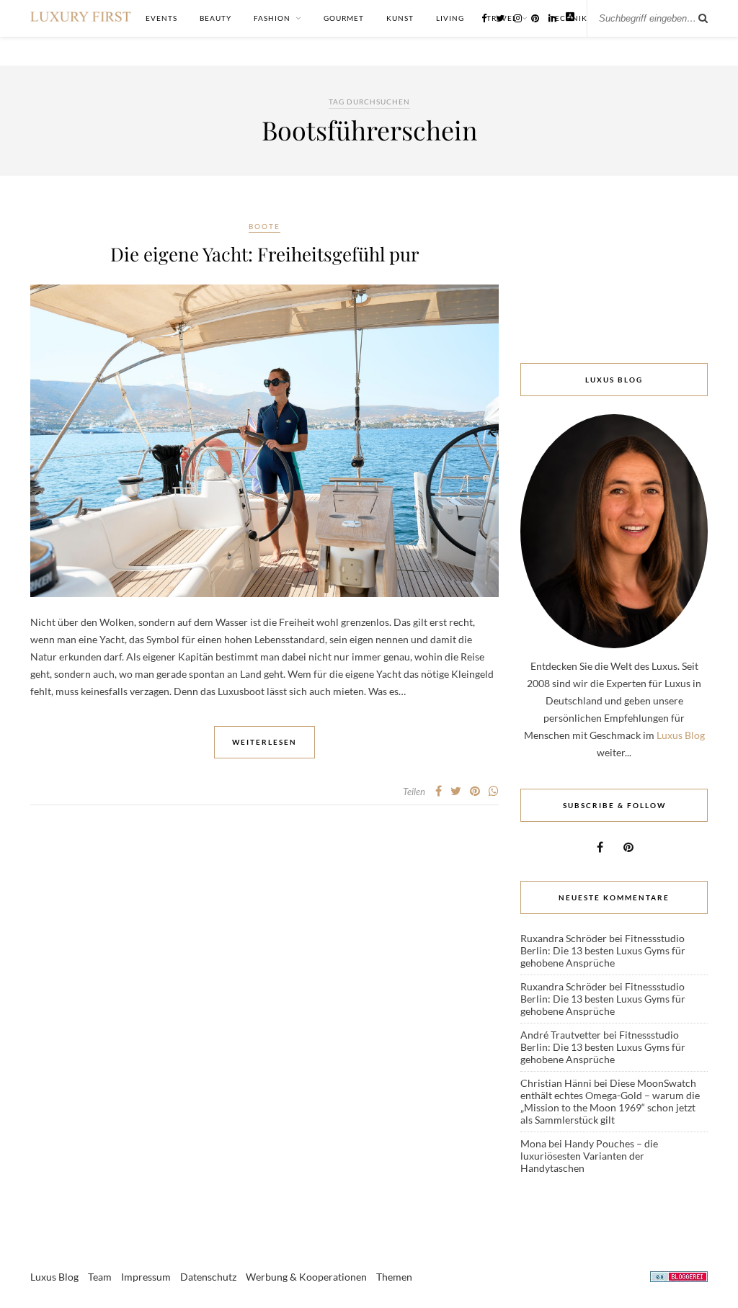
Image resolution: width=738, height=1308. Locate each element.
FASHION (272, 18)
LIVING (450, 18)
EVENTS (161, 18)
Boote (264, 226)
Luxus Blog (681, 735)
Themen (394, 1277)
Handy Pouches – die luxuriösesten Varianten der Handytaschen (589, 1155)
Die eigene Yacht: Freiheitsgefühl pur (264, 253)
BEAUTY (215, 18)
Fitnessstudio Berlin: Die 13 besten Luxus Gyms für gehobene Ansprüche (602, 950)
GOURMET (344, 18)
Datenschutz (208, 1277)
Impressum (146, 1277)
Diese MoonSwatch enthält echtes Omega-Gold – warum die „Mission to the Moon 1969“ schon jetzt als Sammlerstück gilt (610, 1101)
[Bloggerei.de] (679, 1278)
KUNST (400, 18)
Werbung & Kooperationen (306, 1277)
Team (100, 1277)
